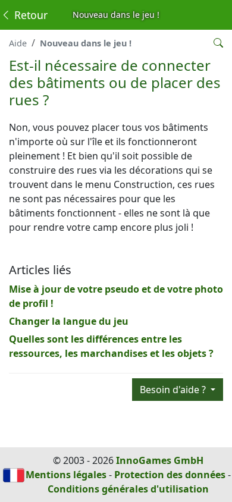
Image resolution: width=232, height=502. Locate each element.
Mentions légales (66, 474)
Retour (29, 15)
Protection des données (169, 474)
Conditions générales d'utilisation (128, 488)
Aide (18, 43)
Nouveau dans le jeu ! (85, 43)
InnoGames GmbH (159, 460)
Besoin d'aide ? (174, 389)
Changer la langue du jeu (68, 321)
